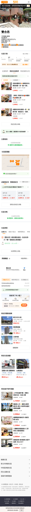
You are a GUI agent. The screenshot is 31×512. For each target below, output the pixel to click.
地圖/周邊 (24, 258)
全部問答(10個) (15, 251)
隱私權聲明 (21, 503)
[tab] (5, 80)
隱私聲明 (16, 510)
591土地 (22, 499)
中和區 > (16, 484)
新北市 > (11, 484)
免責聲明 (7, 503)
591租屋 (14, 501)
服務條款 (14, 503)
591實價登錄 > (5, 484)
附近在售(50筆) (15, 124)
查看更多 (15, 348)
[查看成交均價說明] (15, 39)
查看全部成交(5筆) (15, 204)
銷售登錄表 (25, 182)
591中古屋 (6, 501)
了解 (28, 5)
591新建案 (15, 499)
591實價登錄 (7, 499)
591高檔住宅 (21, 501)
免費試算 (24, 305)
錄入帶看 (25, 64)
